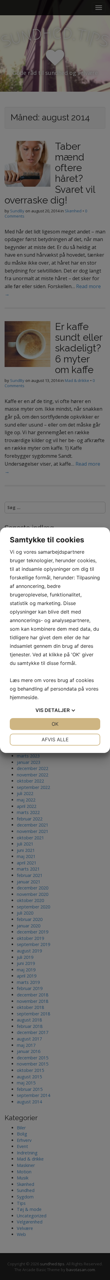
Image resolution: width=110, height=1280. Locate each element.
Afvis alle (55, 739)
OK (55, 724)
